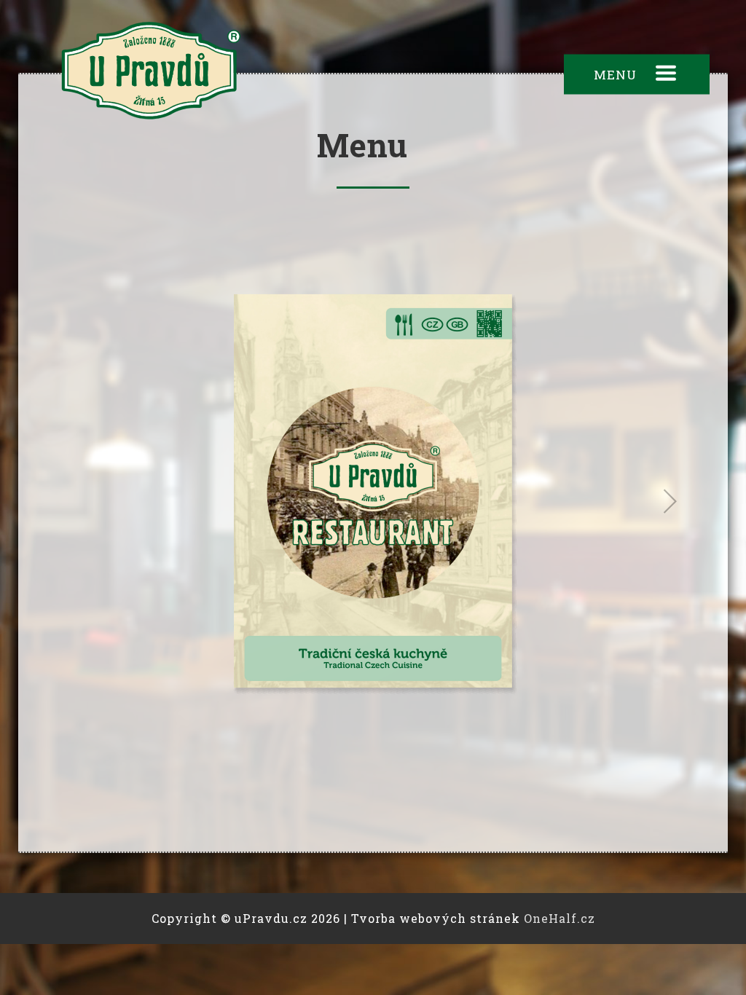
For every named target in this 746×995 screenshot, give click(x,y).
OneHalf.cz (559, 918)
